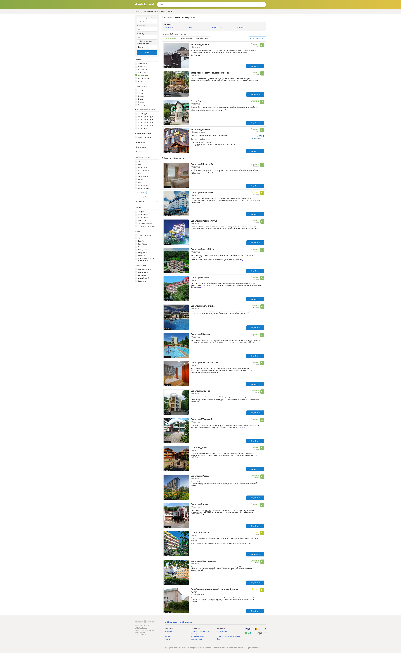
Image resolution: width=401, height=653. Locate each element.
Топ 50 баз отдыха (186, 622)
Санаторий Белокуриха (203, 305)
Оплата (219, 634)
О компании (169, 631)
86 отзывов (256, 307)
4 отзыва (256, 392)
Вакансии (168, 639)
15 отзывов (256, 74)
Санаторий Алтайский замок (205, 362)
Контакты (168, 634)
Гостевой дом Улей (200, 129)
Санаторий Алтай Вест (202, 249)
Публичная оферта (223, 631)
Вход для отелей (196, 639)
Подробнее (254, 66)
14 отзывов (256, 364)
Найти (147, 52)
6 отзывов (256, 46)
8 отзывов (256, 477)
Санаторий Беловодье (202, 192)
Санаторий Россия (200, 475)
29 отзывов (256, 222)
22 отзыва (256, 591)
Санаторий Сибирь (200, 277)
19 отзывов (256, 506)
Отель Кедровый (199, 447)
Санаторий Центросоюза (203, 561)
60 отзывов (256, 279)
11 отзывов (256, 562)
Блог (218, 639)
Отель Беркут (198, 101)
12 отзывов (256, 194)
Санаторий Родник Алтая (204, 220)
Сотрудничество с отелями (200, 631)
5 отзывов (256, 131)
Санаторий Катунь (200, 334)
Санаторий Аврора (200, 390)
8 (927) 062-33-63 (141, 628)
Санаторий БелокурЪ (202, 164)
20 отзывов (256, 165)
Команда (168, 636)
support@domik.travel (142, 625)
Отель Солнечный (200, 532)
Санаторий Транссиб (201, 419)
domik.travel (144, 621)
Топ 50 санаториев (171, 622)
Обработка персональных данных (228, 636)
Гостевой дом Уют (200, 44)
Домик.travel (144, 4)
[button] (165, 55)
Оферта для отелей (197, 634)
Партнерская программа (199, 636)
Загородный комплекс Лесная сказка (210, 72)
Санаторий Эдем (199, 504)
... (199, 55)
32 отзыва (256, 251)
